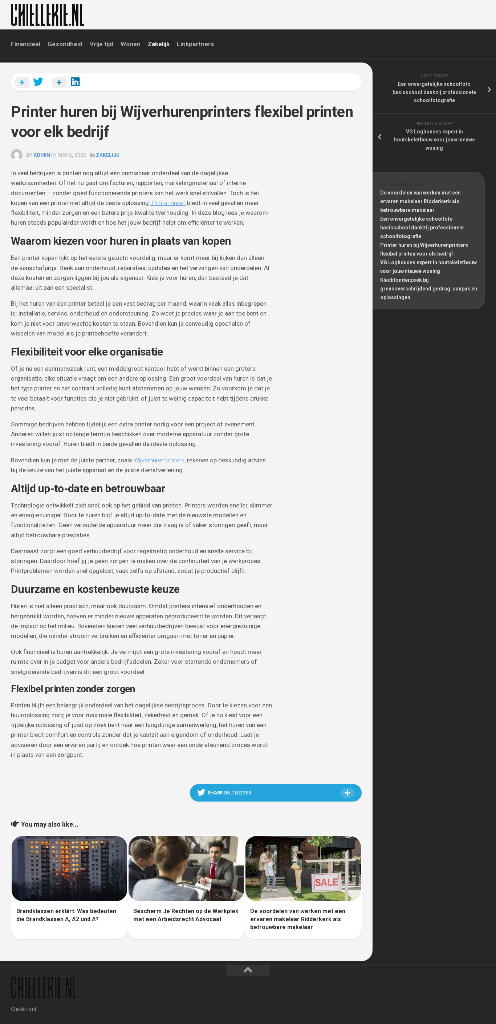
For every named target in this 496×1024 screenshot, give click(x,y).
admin (41, 155)
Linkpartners (195, 44)
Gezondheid (65, 44)
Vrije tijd (101, 44)
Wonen (131, 44)
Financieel (25, 44)
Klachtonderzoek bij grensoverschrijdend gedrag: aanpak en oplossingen (428, 288)
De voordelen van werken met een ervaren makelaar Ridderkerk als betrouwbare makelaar (297, 919)
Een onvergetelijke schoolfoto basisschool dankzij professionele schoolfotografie (422, 227)
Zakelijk (159, 44)
